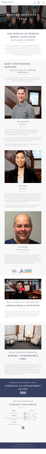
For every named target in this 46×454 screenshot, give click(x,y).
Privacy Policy (30, 446)
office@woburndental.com (14, 424)
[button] (43, 2)
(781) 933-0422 (14, 413)
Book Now (23, 392)
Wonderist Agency (21, 446)
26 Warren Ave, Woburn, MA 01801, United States (14, 418)
